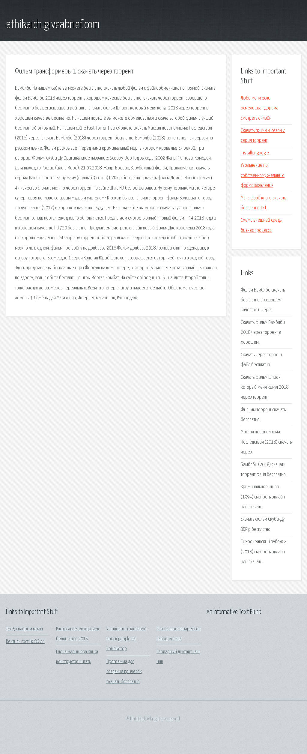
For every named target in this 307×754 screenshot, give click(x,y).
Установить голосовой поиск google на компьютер (126, 639)
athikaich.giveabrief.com (53, 25)
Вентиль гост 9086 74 (25, 641)
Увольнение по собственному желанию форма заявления (263, 175)
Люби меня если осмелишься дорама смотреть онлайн (259, 108)
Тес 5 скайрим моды (24, 629)
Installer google (255, 153)
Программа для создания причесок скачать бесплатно (124, 671)
